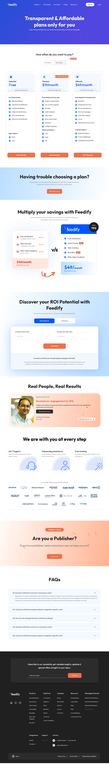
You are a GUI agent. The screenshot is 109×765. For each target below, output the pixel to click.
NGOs (45, 705)
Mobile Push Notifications (91, 698)
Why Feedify (47, 4)
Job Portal (46, 717)
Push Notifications (34, 698)
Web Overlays (33, 705)
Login (99, 4)
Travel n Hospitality (48, 720)
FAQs (72, 709)
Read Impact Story (44, 411)
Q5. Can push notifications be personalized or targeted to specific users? (38, 636)
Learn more (54, 556)
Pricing (66, 4)
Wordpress (32, 744)
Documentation (75, 698)
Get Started (21, 155)
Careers (59, 709)
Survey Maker (33, 709)
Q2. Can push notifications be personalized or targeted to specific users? (38, 610)
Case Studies (74, 702)
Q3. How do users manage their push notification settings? (33, 618)
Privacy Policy (74, 756)
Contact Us (60, 713)
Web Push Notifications (91, 705)
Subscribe (75, 675)
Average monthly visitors (22, 332)
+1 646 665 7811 (72, 740)
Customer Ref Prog (76, 717)
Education (46, 709)
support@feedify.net (62, 745)
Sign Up (90, 4)
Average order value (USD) (64, 332)
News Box (32, 723)
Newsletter (32, 713)
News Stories (32, 702)
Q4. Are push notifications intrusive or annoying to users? (32, 627)
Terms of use (61, 756)
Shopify (31, 740)
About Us (59, 705)
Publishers (46, 702)
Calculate (54, 346)
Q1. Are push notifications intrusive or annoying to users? (32, 592)
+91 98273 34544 (61, 740)
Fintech (45, 713)
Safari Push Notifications (91, 702)
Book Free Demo (55, 191)
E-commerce (46, 698)
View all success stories (85, 419)
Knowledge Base (75, 713)
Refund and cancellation (89, 756)
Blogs (72, 705)
